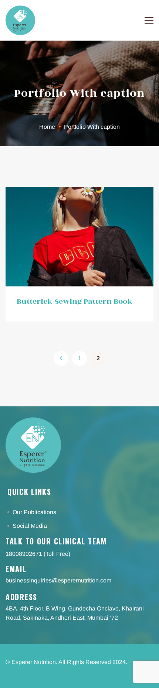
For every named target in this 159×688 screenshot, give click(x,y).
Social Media (30, 526)
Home (47, 127)
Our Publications (35, 512)
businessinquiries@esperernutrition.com (58, 580)
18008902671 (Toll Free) (38, 554)
